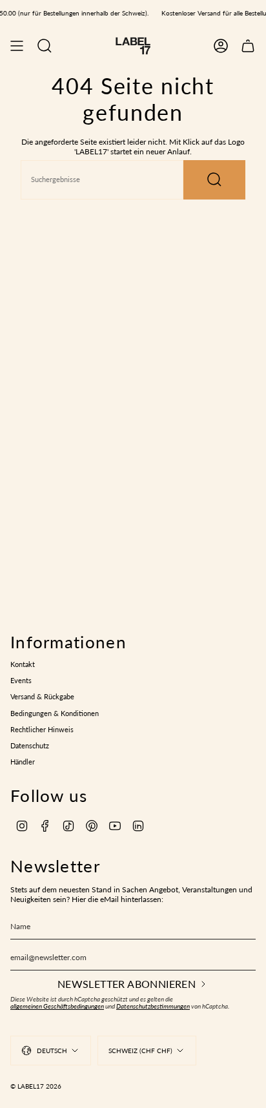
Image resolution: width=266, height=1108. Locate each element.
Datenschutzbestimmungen (153, 1006)
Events (21, 680)
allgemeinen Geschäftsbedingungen (57, 1006)
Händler (22, 762)
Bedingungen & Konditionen (54, 713)
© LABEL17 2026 (35, 1086)
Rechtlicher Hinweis (42, 730)
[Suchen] (214, 180)
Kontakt (22, 664)
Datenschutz (29, 746)
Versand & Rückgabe (42, 697)
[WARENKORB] (247, 46)
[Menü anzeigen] (17, 46)
